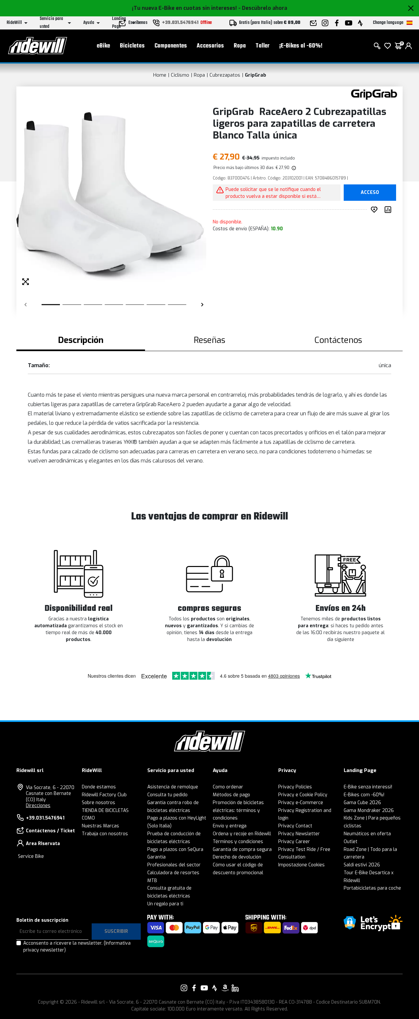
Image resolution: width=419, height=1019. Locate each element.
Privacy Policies (295, 787)
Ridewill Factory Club (104, 795)
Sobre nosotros (98, 803)
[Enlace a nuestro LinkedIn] (235, 988)
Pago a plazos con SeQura (175, 849)
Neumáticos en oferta (367, 834)
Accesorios (210, 46)
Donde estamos (99, 787)
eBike (103, 46)
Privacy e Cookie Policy (302, 795)
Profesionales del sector (174, 865)
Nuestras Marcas (100, 826)
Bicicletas (132, 46)
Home (159, 75)
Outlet (350, 842)
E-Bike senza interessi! (368, 787)
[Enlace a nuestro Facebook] (194, 988)
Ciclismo (180, 75)
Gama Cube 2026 (362, 803)
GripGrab (255, 75)
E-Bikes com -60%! (364, 795)
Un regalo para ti (165, 904)
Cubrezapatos (225, 75)
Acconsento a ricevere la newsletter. (77, 946)
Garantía (156, 857)
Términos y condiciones (238, 842)
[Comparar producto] (389, 210)
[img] (293, 167)
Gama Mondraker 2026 (369, 810)
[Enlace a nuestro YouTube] (204, 988)
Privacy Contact (295, 826)
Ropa (240, 46)
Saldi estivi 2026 (362, 865)
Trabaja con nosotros (105, 834)
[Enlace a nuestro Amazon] (225, 988)
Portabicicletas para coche (372, 888)
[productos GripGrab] (374, 94)
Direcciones (38, 805)
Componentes (171, 46)
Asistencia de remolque (172, 787)
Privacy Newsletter (299, 834)
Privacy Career (294, 842)
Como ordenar (228, 787)
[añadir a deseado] (375, 210)
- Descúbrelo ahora (262, 8)
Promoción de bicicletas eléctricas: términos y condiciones (238, 810)
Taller (262, 46)
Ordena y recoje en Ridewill (242, 834)
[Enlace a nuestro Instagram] (184, 988)
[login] (408, 45)
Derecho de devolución (237, 857)
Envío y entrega (229, 826)
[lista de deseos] (388, 45)
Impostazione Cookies (301, 865)
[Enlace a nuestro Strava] (215, 988)
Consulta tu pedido (167, 795)
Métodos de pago (231, 795)
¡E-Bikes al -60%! (300, 46)
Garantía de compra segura (242, 849)
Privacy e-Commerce (300, 803)
